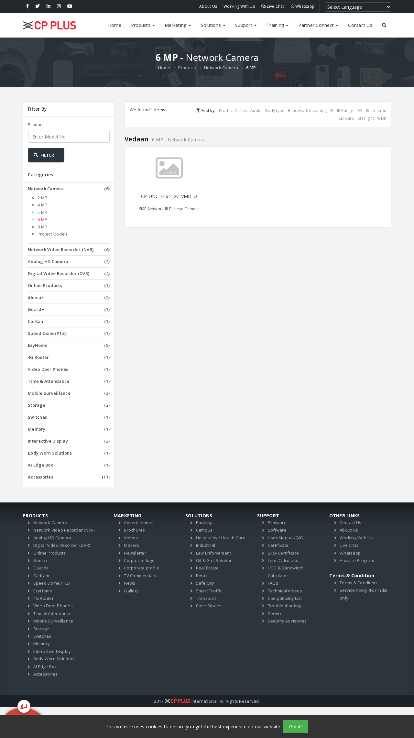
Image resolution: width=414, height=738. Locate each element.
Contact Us (360, 25)
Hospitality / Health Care (220, 538)
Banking (204, 522)
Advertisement (139, 522)
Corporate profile (141, 568)
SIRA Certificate (283, 553)
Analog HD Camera (69, 261)
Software (277, 530)
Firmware (277, 522)
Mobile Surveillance (69, 393)
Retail (202, 575)
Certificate (278, 545)
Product (36, 124)
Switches (69, 417)
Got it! (295, 726)
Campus (204, 530)
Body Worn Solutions (69, 453)
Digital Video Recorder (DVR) (69, 273)
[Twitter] (37, 6)
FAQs (273, 583)
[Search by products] (384, 25)
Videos (131, 538)
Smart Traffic (209, 591)
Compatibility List (285, 598)
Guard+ (69, 309)
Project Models (53, 234)
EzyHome (69, 345)
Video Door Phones (69, 369)
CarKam (69, 321)
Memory (69, 429)
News (129, 583)
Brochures (134, 530)
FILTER (46, 155)
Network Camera (221, 68)
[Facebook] (27, 6)
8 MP (42, 227)
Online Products (69, 285)
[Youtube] (70, 6)
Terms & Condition (358, 583)
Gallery (131, 591)
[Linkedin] (48, 6)
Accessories (69, 477)
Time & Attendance (69, 381)
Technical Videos (285, 591)
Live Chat (275, 6)
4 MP (42, 205)
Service (275, 613)
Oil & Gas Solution (214, 560)
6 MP (42, 219)
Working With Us (239, 6)
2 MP (42, 198)
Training (276, 25)
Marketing (176, 25)
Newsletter (135, 553)
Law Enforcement (213, 553)
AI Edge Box (69, 465)
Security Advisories (287, 621)
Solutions (212, 25)
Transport (206, 598)
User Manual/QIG (285, 538)
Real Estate (207, 568)
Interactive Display (69, 441)
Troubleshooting (284, 606)
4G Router (69, 357)
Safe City (205, 583)
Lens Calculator (283, 560)
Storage (69, 405)
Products (141, 25)
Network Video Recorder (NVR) (69, 249)
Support (244, 25)
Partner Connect (316, 25)
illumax (69, 297)
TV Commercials (140, 575)
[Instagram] (59, 6)
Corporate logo (139, 560)
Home (114, 25)
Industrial (205, 545)
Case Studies (209, 606)
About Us (208, 6)
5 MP (42, 212)
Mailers (131, 545)
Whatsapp (304, 6)
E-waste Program (357, 560)
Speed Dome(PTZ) (69, 333)
